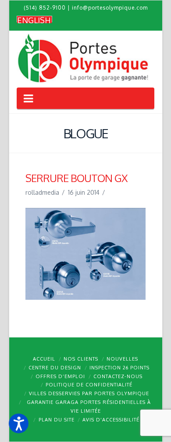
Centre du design (54, 368)
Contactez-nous (117, 376)
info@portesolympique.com (110, 7)
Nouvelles (122, 359)
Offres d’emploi (60, 376)
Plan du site (57, 420)
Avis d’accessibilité (110, 420)
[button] (18, 423)
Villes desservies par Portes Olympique (89, 393)
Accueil (44, 359)
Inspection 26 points (119, 368)
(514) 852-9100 (45, 7)
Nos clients (81, 359)
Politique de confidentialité (89, 385)
